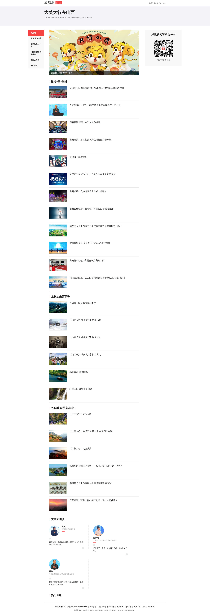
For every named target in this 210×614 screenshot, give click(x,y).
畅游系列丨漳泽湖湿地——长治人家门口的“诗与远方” (96, 466)
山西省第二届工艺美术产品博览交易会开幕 (90, 139)
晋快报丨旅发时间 (78, 157)
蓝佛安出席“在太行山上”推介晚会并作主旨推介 (92, 174)
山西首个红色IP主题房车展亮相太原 (87, 260)
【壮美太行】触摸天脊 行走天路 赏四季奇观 (91, 431)
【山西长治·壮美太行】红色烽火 (85, 337)
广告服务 (93, 607)
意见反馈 (128, 607)
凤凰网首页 (152, 3)
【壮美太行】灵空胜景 (80, 448)
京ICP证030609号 (148, 607)
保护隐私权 (110, 607)
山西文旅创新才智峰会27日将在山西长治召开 (91, 209)
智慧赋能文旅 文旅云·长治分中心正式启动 (90, 243)
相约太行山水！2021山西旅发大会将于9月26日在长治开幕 (97, 278)
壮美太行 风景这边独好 (81, 389)
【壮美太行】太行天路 (80, 414)
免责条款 (120, 607)
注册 (160, 3)
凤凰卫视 (137, 607)
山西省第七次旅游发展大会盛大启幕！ (88, 191)
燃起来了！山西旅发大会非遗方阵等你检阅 (90, 483)
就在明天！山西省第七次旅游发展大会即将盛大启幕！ (96, 226)
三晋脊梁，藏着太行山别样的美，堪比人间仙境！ (94, 500)
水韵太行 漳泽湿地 (79, 372)
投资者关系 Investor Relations (78, 607)
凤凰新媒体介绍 (60, 607)
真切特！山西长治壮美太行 (83, 303)
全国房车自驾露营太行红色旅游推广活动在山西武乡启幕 (97, 88)
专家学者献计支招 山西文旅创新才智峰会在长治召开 (95, 105)
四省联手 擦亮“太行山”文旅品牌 (85, 122)
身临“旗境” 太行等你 (60, 73)
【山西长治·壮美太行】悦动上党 (85, 354)
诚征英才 (102, 607)
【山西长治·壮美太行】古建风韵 (85, 320)
